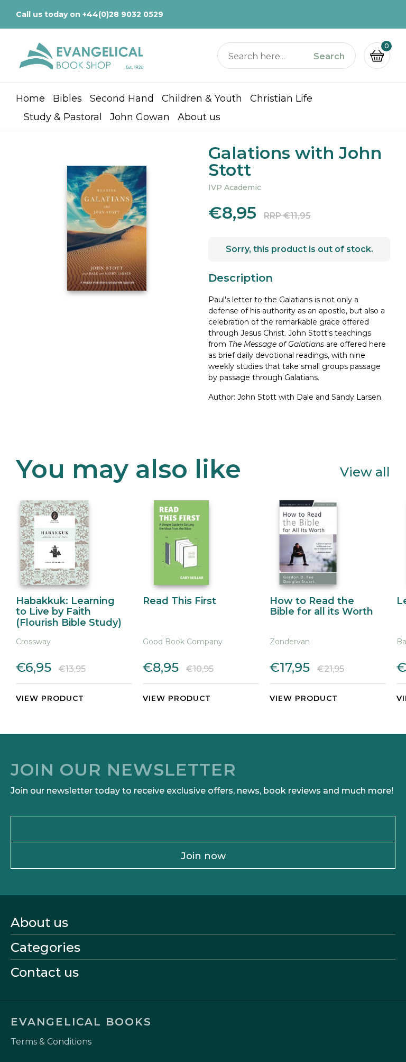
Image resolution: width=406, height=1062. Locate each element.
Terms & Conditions (51, 1042)
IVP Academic (234, 187)
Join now (203, 856)
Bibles (67, 98)
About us (199, 117)
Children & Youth (202, 98)
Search (329, 56)
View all (365, 471)
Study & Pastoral (63, 117)
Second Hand (122, 98)
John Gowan (140, 117)
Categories (45, 947)
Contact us (45, 972)
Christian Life (281, 98)
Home (30, 98)
